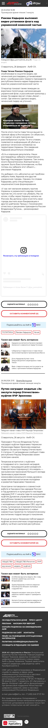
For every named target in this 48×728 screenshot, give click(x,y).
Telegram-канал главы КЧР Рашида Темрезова (22, 433)
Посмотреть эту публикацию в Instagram (21, 256)
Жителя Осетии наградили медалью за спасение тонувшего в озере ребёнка (27, 601)
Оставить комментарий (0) (24, 314)
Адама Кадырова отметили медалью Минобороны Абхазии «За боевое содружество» (26, 587)
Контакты (29, 633)
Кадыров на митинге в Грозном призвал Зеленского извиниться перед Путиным (27, 344)
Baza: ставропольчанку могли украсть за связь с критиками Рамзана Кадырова (27, 367)
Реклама (6, 623)
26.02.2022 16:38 (8, 10)
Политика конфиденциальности (20, 642)
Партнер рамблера (23, 716)
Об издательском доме (14, 620)
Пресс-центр (35, 620)
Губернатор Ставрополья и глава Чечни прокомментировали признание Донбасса (28, 352)
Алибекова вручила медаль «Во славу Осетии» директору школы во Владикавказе (26, 579)
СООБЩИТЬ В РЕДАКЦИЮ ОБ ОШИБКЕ (20, 645)
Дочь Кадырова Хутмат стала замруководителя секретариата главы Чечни (26, 360)
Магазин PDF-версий (24, 623)
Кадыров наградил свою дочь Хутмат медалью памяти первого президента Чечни (26, 594)
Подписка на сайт (12, 633)
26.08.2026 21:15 (7, 381)
